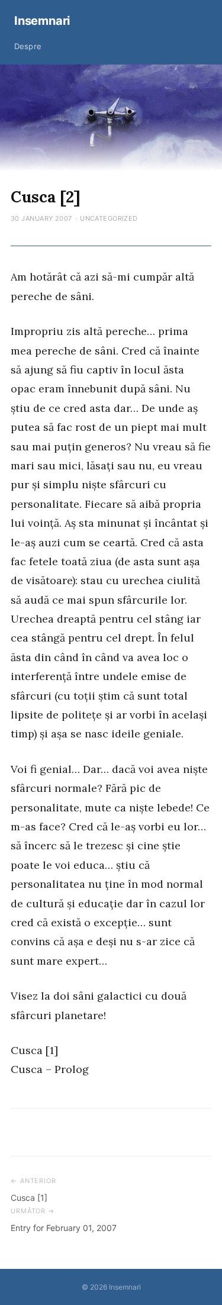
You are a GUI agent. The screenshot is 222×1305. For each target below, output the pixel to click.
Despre (27, 46)
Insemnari (42, 21)
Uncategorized (109, 218)
